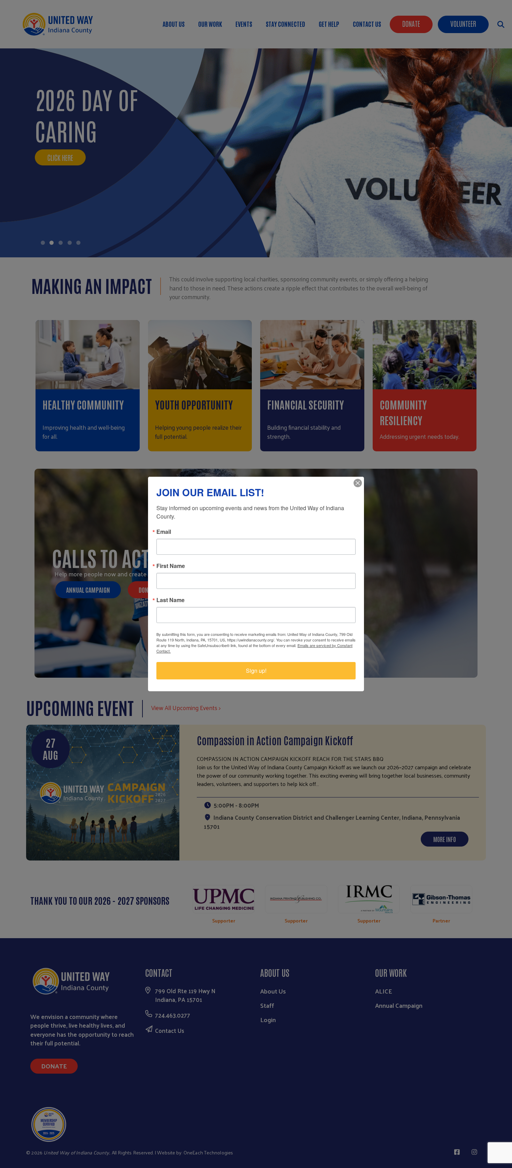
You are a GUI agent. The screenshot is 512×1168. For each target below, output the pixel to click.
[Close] (358, 483)
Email (163, 532)
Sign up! (256, 671)
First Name (170, 566)
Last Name (170, 600)
